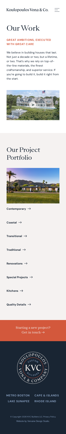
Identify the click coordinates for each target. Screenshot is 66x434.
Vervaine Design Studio (38, 421)
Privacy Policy (49, 416)
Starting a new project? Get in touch (33, 330)
